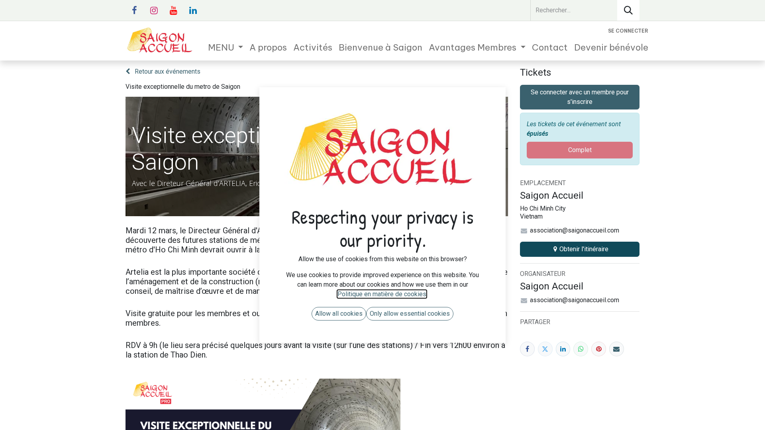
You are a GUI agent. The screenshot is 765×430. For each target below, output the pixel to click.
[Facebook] (527, 349)
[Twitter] (545, 349)
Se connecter (628, 31)
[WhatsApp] (580, 349)
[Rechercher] (628, 10)
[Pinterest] (598, 349)
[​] (134, 10)
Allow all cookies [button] (339, 313)
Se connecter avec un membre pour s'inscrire (580, 97)
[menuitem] (226, 47)
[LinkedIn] (563, 349)
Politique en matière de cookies (381, 294)
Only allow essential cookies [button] (410, 313)
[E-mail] (616, 349)
